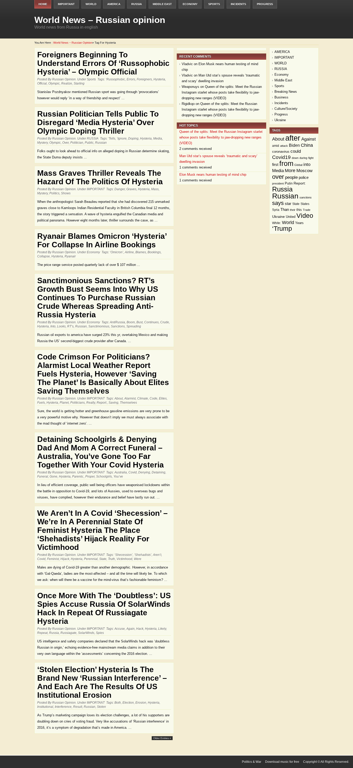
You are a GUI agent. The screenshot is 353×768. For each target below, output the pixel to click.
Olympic (54, 83)
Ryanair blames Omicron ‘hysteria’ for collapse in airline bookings (101, 240)
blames (140, 252)
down (295, 157)
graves (131, 189)
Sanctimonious (98, 326)
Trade (306, 209)
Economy (190, 4)
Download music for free (282, 762)
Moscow (304, 170)
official (42, 83)
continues (151, 322)
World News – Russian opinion (99, 20)
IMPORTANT (66, 4)
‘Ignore (122, 138)
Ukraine (280, 120)
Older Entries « (162, 738)
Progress (265, 4)
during (303, 157)
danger (119, 189)
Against (308, 139)
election (128, 702)
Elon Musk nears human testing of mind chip (212, 174)
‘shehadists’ (142, 555)
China (307, 145)
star (288, 203)
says (278, 203)
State (102, 559)
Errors (131, 79)
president (278, 183)
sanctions (118, 326)
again (130, 629)
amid (275, 145)
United (290, 217)
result (77, 707)
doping (133, 138)
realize (66, 83)
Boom (131, 322)
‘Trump (282, 228)
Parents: (78, 476)
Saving (113, 402)
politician (76, 142)
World (288, 222)
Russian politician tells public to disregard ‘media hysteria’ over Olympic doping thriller (98, 122)
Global (298, 164)
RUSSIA (136, 4)
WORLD (91, 4)
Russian (101, 142)
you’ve (118, 476)
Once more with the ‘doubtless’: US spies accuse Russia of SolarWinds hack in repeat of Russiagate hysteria (104, 608)
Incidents (238, 4)
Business (281, 97)
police (304, 177)
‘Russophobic (115, 79)
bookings (154, 252)
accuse (119, 629)
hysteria (159, 79)
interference (63, 707)
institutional (45, 707)
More (290, 170)
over (65, 142)
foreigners (144, 79)
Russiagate (68, 633)
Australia (120, 472)
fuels (41, 402)
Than (284, 210)
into (53, 326)
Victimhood (124, 559)
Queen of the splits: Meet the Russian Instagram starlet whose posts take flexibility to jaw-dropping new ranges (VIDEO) (222, 92)
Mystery (42, 142)
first (275, 164)
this (299, 210)
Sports (214, 4)
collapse (43, 256)
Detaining (158, 472)
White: (276, 223)
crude (164, 322)
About (118, 398)
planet (64, 402)
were (137, 559)
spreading (133, 326)
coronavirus (280, 151)
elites (163, 398)
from (286, 163)
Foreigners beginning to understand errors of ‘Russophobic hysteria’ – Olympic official (103, 63)
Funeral (42, 476)
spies (100, 633)
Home (43, 4)
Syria (275, 210)
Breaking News (285, 92)
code (153, 398)
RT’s (70, 326)
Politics (54, 193)
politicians (77, 402)
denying (144, 472)
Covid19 (281, 157)
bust (139, 322)
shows (66, 193)
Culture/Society (285, 109)
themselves (128, 402)
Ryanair (70, 256)
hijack (64, 559)
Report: (102, 402)
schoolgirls (104, 476)
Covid (132, 472)
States (305, 204)
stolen (101, 707)
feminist (53, 559)
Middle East (162, 4)
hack (139, 629)
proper (90, 476)
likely (162, 629)
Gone (53, 476)
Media (157, 138)
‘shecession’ (123, 555)
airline (129, 252)
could (295, 151)
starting (79, 83)
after (292, 138)
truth (111, 559)
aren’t (157, 555)
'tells (111, 138)
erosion (140, 702)
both (117, 702)
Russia (54, 633)
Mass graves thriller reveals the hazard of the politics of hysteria (100, 177)
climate (142, 398)
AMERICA (113, 4)
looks (61, 326)
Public (89, 142)
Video (304, 215)
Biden (294, 145)
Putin (289, 183)
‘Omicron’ (116, 252)
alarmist (130, 398)
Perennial (91, 559)
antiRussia (117, 322)
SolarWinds (86, 633)
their (292, 209)
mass (155, 189)
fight (310, 157)
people (291, 177)
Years (299, 223)
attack (284, 145)
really (90, 402)
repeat (42, 633)
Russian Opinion (64, 79)
